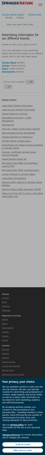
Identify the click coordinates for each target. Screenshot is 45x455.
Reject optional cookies (23, 450)
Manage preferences (11, 435)
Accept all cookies (23, 444)
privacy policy (17, 424)
